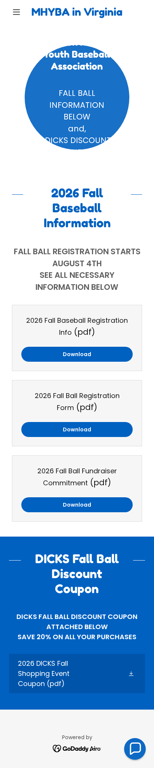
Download (77, 354)
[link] (77, 12)
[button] (19, 11)
